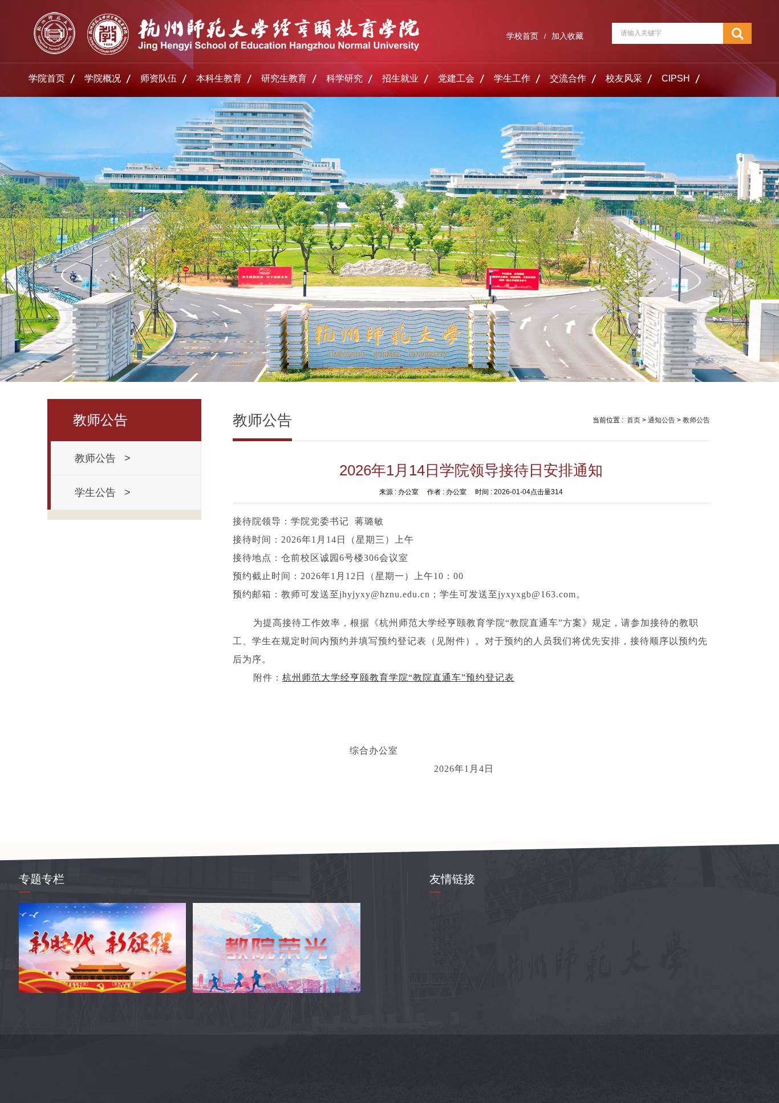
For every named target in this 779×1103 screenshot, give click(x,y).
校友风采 (624, 78)
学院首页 (47, 78)
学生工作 (512, 78)
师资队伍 (158, 78)
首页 (633, 420)
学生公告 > (103, 492)
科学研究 (344, 78)
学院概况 (102, 78)
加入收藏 (567, 35)
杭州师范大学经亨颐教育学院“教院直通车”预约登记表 (398, 677)
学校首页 (522, 35)
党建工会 (456, 78)
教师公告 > (103, 458)
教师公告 (696, 420)
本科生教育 (219, 78)
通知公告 (661, 420)
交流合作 (568, 78)
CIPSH (676, 78)
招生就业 (400, 78)
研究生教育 (284, 78)
